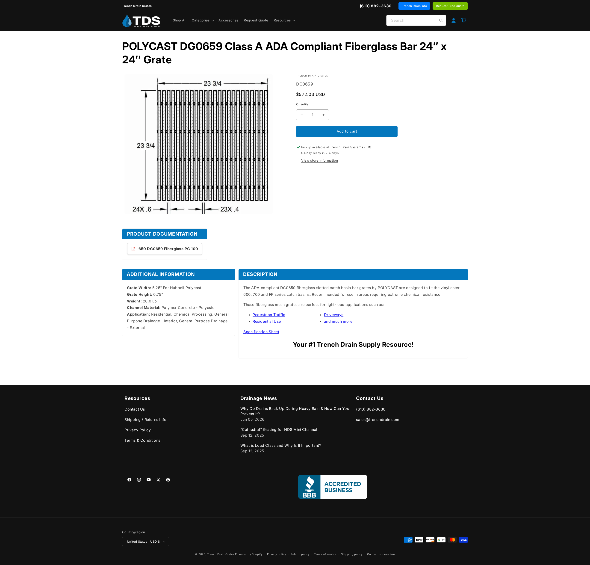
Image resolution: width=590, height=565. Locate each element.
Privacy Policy (137, 430)
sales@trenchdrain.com (377, 419)
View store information (319, 160)
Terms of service (325, 554)
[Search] (441, 20)
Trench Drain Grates (220, 554)
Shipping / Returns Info (145, 419)
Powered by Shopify (249, 554)
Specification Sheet (261, 331)
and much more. (339, 321)
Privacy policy (276, 554)
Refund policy (300, 554)
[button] (202, 20)
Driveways (333, 314)
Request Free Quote (450, 6)
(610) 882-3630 (370, 409)
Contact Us (134, 409)
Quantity (302, 104)
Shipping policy (352, 554)
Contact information (381, 554)
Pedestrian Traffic (269, 314)
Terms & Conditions (142, 440)
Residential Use (267, 321)
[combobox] (416, 20)
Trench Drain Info (414, 6)
